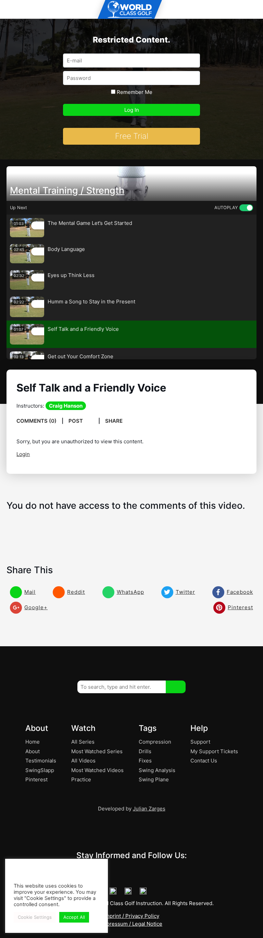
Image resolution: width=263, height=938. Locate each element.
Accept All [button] (74, 917)
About (32, 751)
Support (200, 741)
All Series (83, 741)
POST (76, 421)
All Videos (83, 760)
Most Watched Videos (97, 770)
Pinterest (36, 779)
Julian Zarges (149, 808)
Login (23, 454)
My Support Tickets (214, 751)
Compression (155, 741)
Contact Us (203, 760)
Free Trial (131, 136)
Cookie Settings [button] (35, 917)
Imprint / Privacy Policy (131, 916)
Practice (81, 779)
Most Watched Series (97, 751)
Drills (145, 751)
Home (32, 741)
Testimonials (40, 760)
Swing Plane (154, 779)
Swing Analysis (157, 770)
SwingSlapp (39, 770)
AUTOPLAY (226, 207)
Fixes (145, 760)
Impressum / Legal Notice (131, 924)
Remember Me (133, 92)
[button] (176, 687)
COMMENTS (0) (36, 421)
